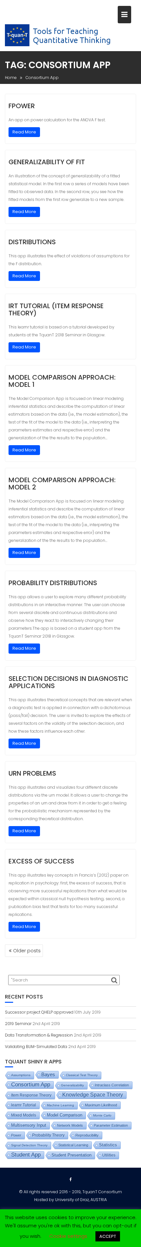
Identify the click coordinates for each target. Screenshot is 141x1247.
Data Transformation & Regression (39, 1035)
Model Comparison (64, 1115)
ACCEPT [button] (107, 1236)
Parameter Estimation (111, 1125)
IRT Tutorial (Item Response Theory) (56, 309)
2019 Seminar (18, 1023)
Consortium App (30, 1084)
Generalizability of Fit (47, 162)
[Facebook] (70, 1179)
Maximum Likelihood (101, 1105)
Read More (24, 132)
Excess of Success (41, 861)
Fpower (22, 105)
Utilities (108, 1155)
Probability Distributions (53, 582)
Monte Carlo (102, 1115)
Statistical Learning (73, 1145)
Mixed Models (23, 1115)
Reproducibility (87, 1135)
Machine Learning (60, 1105)
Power (16, 1135)
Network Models (70, 1125)
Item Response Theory (31, 1095)
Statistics (108, 1144)
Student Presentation (71, 1155)
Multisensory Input (28, 1125)
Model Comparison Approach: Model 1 (62, 381)
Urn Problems (32, 773)
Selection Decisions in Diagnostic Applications (69, 682)
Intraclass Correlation (112, 1085)
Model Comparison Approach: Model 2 (62, 483)
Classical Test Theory (82, 1075)
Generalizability (72, 1085)
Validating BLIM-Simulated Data (36, 1046)
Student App (26, 1155)
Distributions (32, 242)
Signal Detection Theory (29, 1145)
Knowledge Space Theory (92, 1095)
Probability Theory (48, 1135)
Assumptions (20, 1075)
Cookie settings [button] (68, 1236)
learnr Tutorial (23, 1105)
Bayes (48, 1074)
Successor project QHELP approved (39, 1012)
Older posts (27, 950)
